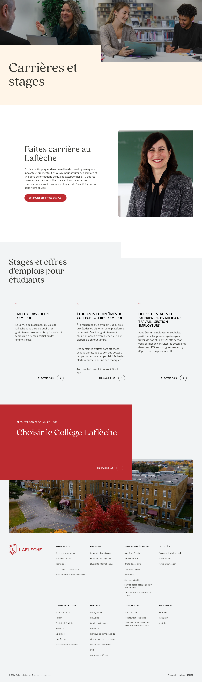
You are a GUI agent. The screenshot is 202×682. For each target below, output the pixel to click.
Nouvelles (94, 617)
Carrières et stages (98, 623)
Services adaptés (132, 580)
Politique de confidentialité (102, 634)
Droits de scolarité (132, 564)
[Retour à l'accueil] (25, 550)
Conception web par (180, 675)
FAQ (92, 650)
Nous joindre (96, 612)
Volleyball (60, 634)
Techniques (61, 564)
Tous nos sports (63, 612)
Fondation (94, 628)
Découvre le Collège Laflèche (172, 553)
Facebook (163, 612)
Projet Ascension (132, 569)
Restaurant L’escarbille (100, 644)
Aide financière (131, 558)
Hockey (59, 617)
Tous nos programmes (66, 553)
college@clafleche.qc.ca (135, 617)
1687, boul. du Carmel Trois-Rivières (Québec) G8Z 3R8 (137, 624)
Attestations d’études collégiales (70, 574)
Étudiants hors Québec (100, 558)
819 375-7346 (130, 612)
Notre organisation (167, 564)
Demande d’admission (100, 553)
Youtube (163, 623)
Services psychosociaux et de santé (137, 594)
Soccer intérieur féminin (67, 644)
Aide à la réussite (132, 553)
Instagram (163, 617)
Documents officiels (99, 655)
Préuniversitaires (63, 558)
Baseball (60, 628)
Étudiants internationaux (101, 564)
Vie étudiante (165, 558)
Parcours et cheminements (68, 569)
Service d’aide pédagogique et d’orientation (138, 586)
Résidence (129, 574)
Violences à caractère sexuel (103, 639)
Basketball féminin (64, 623)
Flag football (61, 639)
